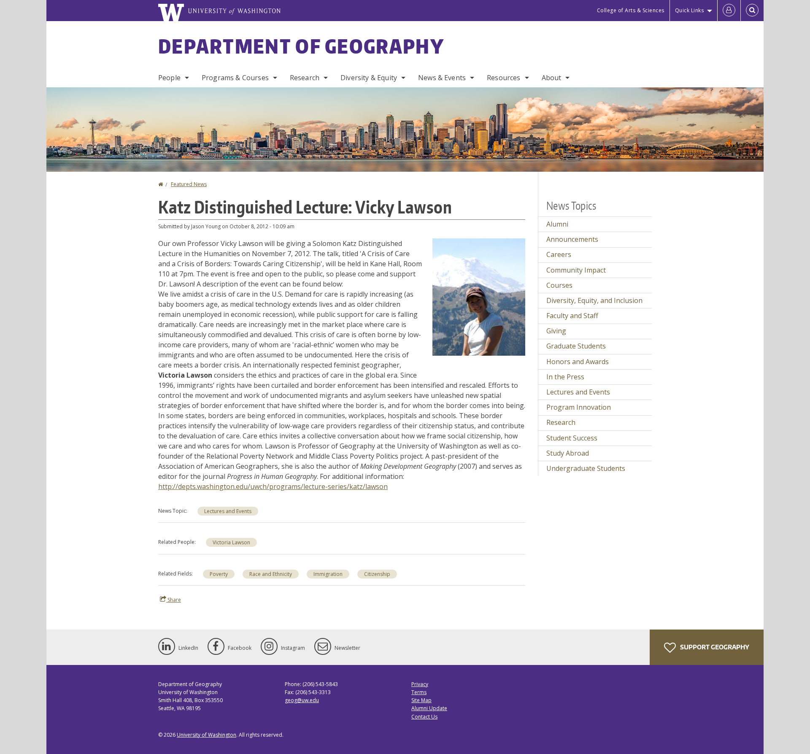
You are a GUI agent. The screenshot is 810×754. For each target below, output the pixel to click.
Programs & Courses (235, 77)
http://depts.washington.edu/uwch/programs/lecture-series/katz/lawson (273, 486)
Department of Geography (301, 46)
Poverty (219, 574)
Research (304, 77)
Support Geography (714, 647)
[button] (478, 296)
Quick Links (689, 10)
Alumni (557, 224)
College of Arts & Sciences (630, 10)
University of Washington (206, 734)
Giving (556, 330)
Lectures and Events (227, 511)
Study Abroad (567, 453)
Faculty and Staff (572, 315)
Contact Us (424, 716)
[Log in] (729, 10)
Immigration (328, 574)
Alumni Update (429, 708)
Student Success (571, 438)
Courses (559, 285)
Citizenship (377, 574)
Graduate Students (576, 346)
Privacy (419, 684)
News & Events (442, 77)
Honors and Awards (577, 361)
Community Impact (576, 270)
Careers (558, 254)
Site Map (421, 700)
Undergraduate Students (585, 468)
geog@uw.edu (302, 700)
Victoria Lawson (231, 542)
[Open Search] (752, 10)
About (552, 77)
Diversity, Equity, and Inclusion (594, 300)
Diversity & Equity (368, 77)
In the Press (565, 376)
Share (173, 599)
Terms (419, 692)
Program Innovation (578, 407)
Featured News (189, 184)
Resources (503, 77)
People (169, 77)
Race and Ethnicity (270, 574)
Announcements (572, 239)
